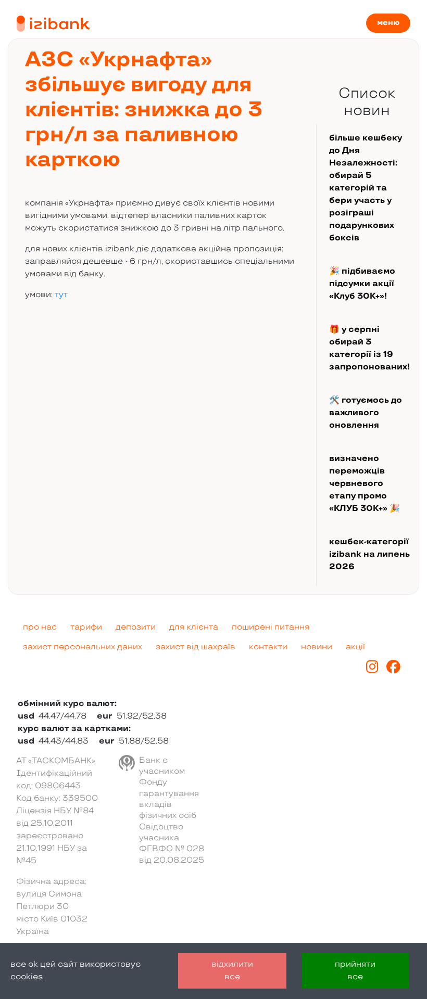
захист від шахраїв (195, 647)
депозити (136, 627)
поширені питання (270, 627)
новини (316, 647)
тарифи (86, 627)
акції (355, 647)
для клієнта (193, 627)
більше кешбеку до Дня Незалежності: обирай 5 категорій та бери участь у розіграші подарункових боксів (365, 188)
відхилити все (232, 970)
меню (388, 22)
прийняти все (355, 970)
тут (61, 295)
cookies (26, 977)
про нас (40, 627)
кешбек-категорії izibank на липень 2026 (369, 554)
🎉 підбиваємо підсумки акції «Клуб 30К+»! (362, 283)
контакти (268, 647)
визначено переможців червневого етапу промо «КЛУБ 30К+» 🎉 (364, 484)
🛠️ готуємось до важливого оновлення (365, 412)
